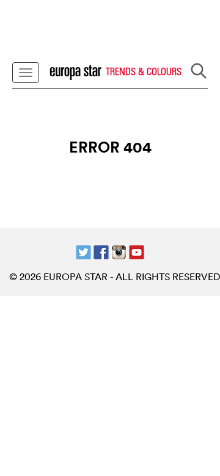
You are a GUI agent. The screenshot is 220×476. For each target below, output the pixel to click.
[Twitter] (83, 251)
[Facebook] (101, 251)
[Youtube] (136, 251)
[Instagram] (119, 251)
